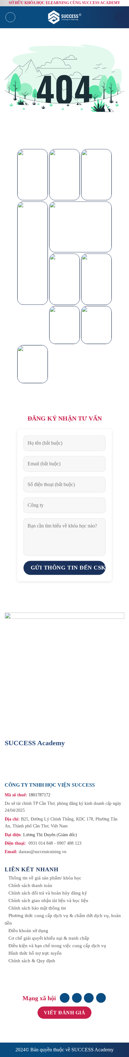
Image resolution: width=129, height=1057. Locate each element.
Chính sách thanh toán (30, 885)
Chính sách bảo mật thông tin (37, 908)
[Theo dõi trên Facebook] (64, 997)
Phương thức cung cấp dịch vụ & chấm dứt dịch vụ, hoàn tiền (63, 919)
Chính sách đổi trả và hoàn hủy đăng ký (47, 892)
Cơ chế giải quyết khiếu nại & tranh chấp (48, 938)
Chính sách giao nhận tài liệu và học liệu (48, 900)
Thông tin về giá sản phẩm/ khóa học (44, 877)
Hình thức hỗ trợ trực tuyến (35, 953)
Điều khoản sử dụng (28, 930)
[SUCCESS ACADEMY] (65, 17)
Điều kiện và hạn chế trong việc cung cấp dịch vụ (57, 945)
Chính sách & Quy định (31, 960)
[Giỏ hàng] (120, 17)
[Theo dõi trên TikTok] (88, 997)
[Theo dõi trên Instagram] (76, 997)
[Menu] (10, 17)
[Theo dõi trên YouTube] (100, 997)
